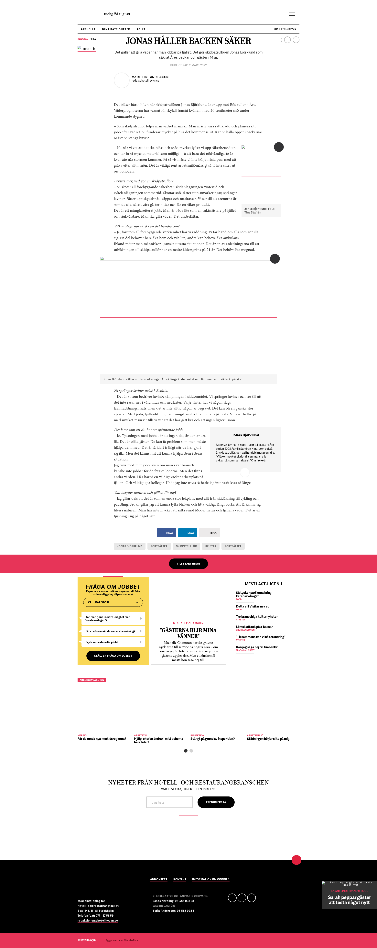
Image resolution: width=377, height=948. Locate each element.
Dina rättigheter (116, 29)
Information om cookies (210, 879)
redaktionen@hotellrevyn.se (98, 920)
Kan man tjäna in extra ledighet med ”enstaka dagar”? (107, 618)
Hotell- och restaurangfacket (98, 906)
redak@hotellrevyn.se (145, 80)
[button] (185, 751)
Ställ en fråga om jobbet (113, 655)
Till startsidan (188, 563)
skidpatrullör (186, 546)
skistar (210, 546)
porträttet (159, 546)
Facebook (232, 898)
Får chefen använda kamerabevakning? (110, 631)
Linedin (242, 898)
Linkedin (287, 39)
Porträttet (233, 546)
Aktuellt (88, 29)
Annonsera (158, 879)
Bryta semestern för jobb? (101, 642)
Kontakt (180, 879)
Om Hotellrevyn (285, 29)
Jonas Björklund (129, 546)
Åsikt (141, 29)
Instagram (296, 39)
